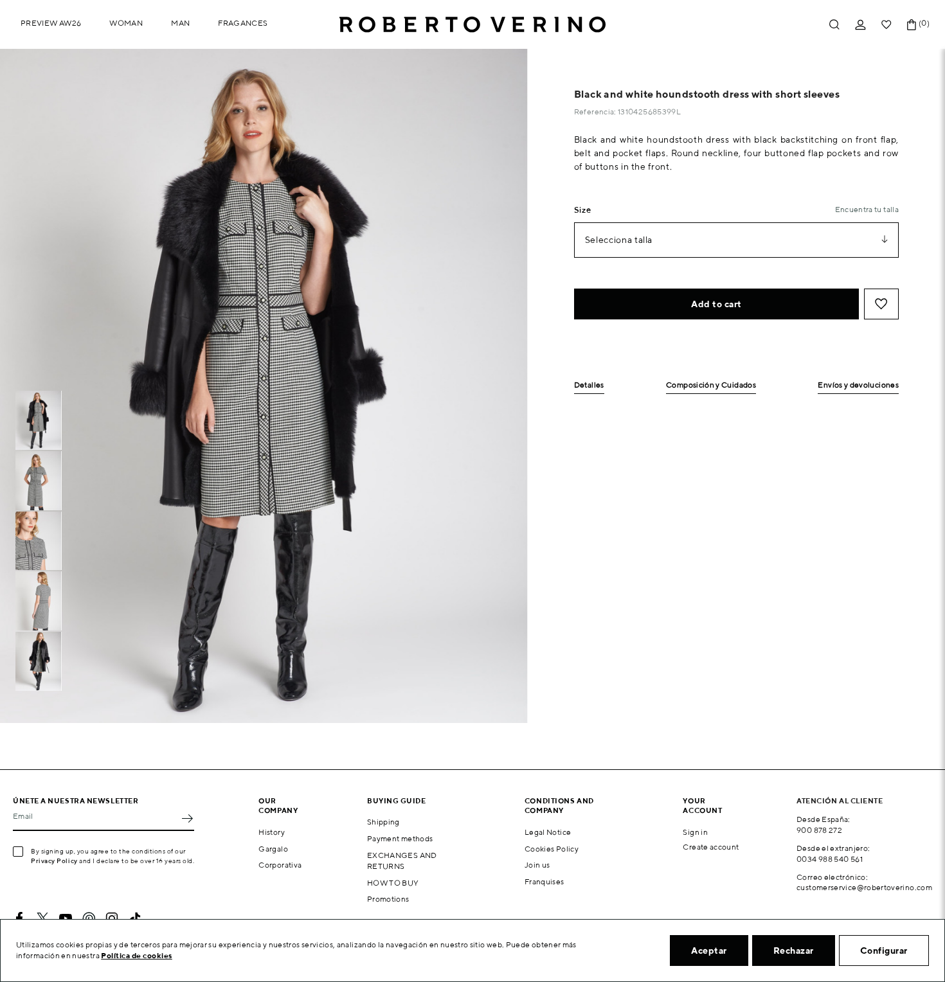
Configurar (884, 950)
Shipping (383, 821)
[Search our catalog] (834, 24)
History (271, 832)
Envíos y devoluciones (858, 385)
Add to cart (716, 304)
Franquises (544, 881)
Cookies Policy (552, 848)
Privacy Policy (54, 860)
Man (180, 23)
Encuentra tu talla (867, 209)
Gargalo (273, 848)
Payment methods (400, 838)
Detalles (589, 385)
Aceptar (709, 950)
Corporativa (280, 865)
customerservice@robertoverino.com (864, 887)
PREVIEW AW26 (51, 23)
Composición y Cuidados (711, 385)
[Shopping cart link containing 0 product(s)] (911, 24)
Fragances (242, 23)
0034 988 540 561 (830, 859)
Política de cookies (136, 955)
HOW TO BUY (393, 883)
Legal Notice (548, 832)
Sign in (695, 832)
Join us (537, 865)
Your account (702, 805)
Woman (126, 23)
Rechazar (793, 950)
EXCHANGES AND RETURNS (402, 860)
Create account (711, 847)
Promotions (388, 899)
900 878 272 (819, 830)
